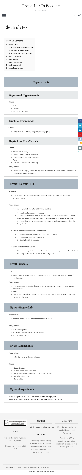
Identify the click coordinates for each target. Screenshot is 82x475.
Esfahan (34, 467)
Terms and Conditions (35, 471)
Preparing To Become (41, 5)
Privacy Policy (49, 471)
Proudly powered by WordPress (14, 467)
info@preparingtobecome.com (42, 427)
